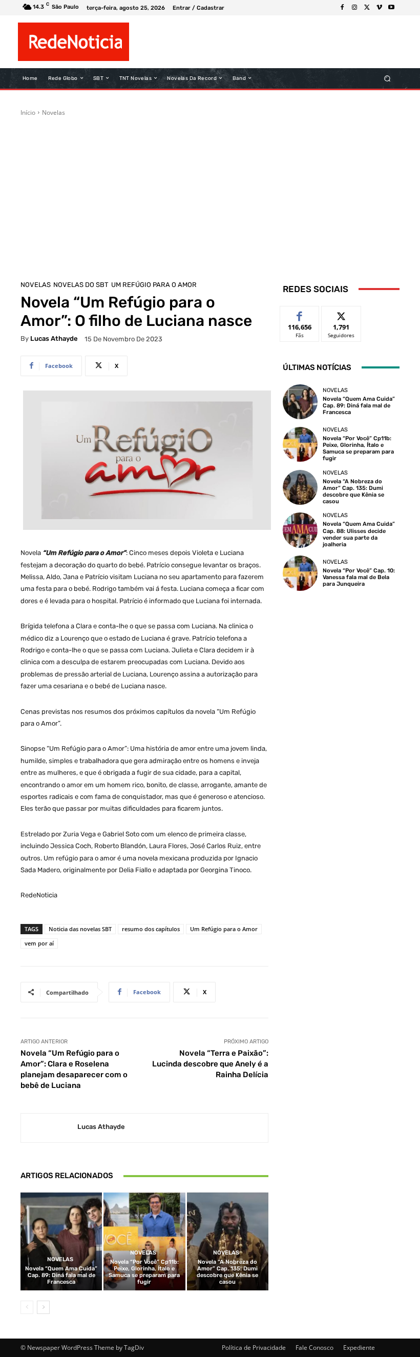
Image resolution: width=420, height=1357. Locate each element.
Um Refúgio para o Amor (154, 284)
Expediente (359, 1347)
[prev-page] (26, 1307)
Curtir (300, 314)
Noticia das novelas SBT (80, 929)
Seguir (341, 314)
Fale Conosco (314, 1347)
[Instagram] (354, 8)
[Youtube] (391, 8)
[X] (367, 8)
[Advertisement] (210, 194)
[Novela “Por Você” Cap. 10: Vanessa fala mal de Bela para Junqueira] (300, 573)
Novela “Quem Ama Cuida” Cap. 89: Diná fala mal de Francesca (61, 1275)
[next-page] (43, 1307)
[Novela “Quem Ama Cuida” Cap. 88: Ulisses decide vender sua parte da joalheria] (300, 529)
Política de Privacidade (254, 1347)
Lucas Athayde (54, 338)
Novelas (53, 112)
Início (27, 112)
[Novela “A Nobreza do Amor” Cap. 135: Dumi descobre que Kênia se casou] (227, 1241)
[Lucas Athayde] (49, 1128)
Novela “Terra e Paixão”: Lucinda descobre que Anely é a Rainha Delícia (210, 1063)
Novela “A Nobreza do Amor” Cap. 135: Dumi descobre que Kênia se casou (227, 1272)
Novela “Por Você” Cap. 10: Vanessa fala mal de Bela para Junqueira (359, 577)
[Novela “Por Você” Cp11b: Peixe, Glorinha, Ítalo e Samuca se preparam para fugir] (144, 1241)
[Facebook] (342, 8)
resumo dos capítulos (151, 929)
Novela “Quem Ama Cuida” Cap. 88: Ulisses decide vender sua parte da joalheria (359, 534)
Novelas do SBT (81, 284)
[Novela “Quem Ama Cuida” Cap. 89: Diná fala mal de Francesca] (61, 1241)
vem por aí (39, 943)
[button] (387, 78)
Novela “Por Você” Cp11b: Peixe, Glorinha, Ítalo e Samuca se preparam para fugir (144, 1272)
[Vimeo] (379, 8)
